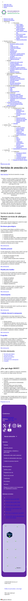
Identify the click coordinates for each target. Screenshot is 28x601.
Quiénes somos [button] (7, 125)
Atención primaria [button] (11, 42)
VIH (11, 88)
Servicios (6, 174)
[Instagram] (14, 426)
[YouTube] (9, 430)
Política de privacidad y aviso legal (13, 588)
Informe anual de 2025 (12, 499)
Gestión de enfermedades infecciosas (13, 458)
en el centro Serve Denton (21, 34)
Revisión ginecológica (15, 83)
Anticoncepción (14, 76)
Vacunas (12, 49)
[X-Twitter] (5, 426)
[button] (14, 599)
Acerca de (20, 127)
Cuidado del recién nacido (16, 62)
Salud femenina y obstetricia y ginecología (11, 451)
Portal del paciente (8, 6)
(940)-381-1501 (8, 4)
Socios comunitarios (21, 134)
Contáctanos (16, 151)
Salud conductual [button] (11, 92)
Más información (5, 245)
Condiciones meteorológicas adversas (20, 143)
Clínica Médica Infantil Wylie (20, 26)
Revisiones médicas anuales (17, 44)
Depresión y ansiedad (15, 94)
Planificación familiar (15, 77)
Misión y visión (20, 130)
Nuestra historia (20, 129)
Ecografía (12, 81)
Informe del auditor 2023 (13, 505)
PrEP (11, 90)
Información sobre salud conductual (12, 455)
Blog (17, 137)
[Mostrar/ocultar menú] (1, 16)
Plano (19, 24)
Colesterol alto (13, 51)
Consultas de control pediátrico (17, 67)
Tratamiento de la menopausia (17, 78)
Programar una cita (20, 158)
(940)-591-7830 (9, 420)
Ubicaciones (16, 23)
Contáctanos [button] (7, 150)
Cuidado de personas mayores (14, 102)
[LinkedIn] (19, 426)
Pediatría (6, 445)
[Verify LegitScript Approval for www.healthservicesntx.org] (9, 537)
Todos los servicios (14, 59)
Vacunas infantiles (14, 63)
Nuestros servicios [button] (8, 41)
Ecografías (4, 335)
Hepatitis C (12, 87)
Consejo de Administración (20, 132)
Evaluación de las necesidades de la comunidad (15, 517)
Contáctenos (7, 478)
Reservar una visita (8, 18)
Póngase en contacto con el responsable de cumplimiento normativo (13, 488)
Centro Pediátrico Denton (20, 29)
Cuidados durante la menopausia (11, 313)
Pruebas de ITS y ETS (15, 58)
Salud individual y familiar (16, 95)
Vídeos (18, 140)
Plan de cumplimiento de (15, 513)
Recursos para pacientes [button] (9, 106)
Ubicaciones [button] (7, 21)
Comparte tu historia (21, 157)
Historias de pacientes (21, 119)
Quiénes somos (17, 126)
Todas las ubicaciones (21, 39)
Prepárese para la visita (18, 108)
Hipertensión (13, 52)
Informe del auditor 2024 (13, 502)
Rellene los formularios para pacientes (20, 111)
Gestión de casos (14, 46)
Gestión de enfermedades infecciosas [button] (16, 85)
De (15, 136)
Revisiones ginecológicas (8, 226)
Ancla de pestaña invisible (16, 104)
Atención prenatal (14, 80)
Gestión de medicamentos (16, 97)
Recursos (15, 116)
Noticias (18, 139)
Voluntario (18, 155)
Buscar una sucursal (9, 475)
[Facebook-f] (9, 426)
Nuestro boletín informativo (20, 146)
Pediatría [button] (9, 60)
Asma (11, 45)
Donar (5, 7)
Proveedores (7, 481)
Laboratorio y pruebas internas (17, 53)
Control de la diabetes (15, 48)
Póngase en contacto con (21, 153)
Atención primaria (8, 448)
